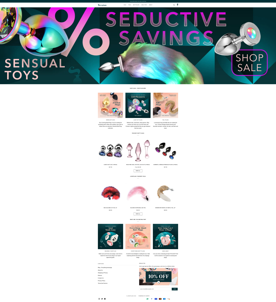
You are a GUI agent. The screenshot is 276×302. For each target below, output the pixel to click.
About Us (100, 270)
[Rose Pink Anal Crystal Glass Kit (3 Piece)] (138, 150)
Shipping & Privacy (103, 272)
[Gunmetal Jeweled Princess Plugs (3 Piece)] (165, 150)
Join (175, 289)
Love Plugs (130, 295)
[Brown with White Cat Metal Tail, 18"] (165, 193)
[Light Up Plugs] (138, 105)
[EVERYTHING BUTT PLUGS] (138, 236)
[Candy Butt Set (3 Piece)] (110, 150)
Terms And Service (102, 283)
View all (138, 170)
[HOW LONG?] (165, 236)
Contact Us (101, 278)
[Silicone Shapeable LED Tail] (138, 193)
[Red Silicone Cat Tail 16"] (110, 193)
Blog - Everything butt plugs (105, 267)
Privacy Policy (101, 280)
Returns (100, 275)
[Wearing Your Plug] (110, 236)
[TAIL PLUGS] (165, 105)
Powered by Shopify (144, 295)
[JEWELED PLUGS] (110, 105)
